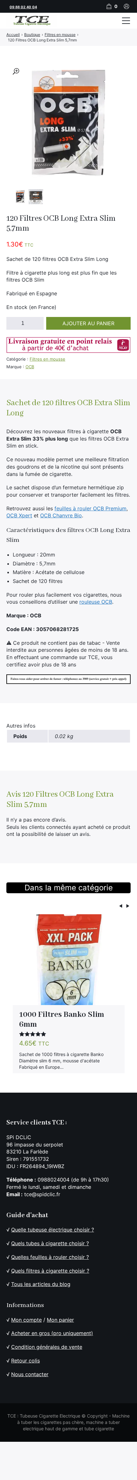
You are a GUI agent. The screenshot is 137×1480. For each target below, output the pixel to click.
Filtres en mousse (47, 359)
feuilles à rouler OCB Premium (90, 508)
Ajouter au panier (88, 323)
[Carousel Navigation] (68, 907)
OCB (29, 366)
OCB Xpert (19, 515)
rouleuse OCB (95, 602)
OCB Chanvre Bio (61, 515)
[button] (16, 71)
